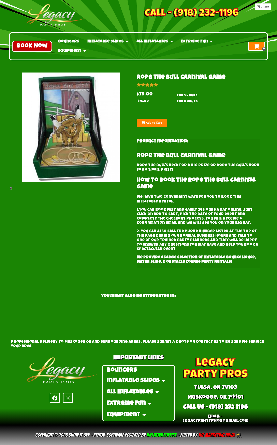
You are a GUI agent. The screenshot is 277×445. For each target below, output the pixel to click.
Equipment (69, 51)
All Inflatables (152, 42)
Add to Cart (153, 123)
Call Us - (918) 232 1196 (215, 407)
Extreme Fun (194, 42)
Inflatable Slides (105, 42)
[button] (32, 46)
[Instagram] (68, 398)
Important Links (138, 358)
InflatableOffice (161, 435)
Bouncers (68, 42)
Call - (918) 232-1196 (191, 14)
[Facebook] (55, 398)
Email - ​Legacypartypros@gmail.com (216, 419)
